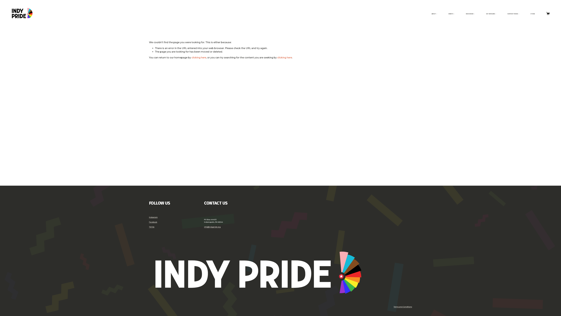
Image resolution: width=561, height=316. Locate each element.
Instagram (153, 217)
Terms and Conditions (403, 307)
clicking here (199, 57)
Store (532, 13)
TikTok (151, 227)
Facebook (153, 222)
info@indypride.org (212, 227)
